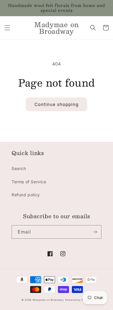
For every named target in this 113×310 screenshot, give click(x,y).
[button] (7, 27)
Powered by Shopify (78, 299)
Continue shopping (56, 104)
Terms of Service (29, 181)
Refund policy (26, 194)
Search (19, 168)
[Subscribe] (94, 232)
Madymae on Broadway (48, 299)
